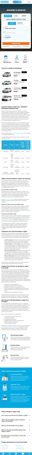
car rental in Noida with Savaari (18, 133)
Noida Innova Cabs (4, 446)
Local (16, 15)
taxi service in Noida (9, 199)
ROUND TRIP (20, 23)
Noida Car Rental (4, 445)
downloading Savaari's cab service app (11, 327)
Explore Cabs (16, 43)
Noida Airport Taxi (4, 448)
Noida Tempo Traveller (20, 446)
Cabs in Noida (18, 445)
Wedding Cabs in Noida (20, 448)
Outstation (8, 15)
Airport (24, 15)
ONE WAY (12, 23)
